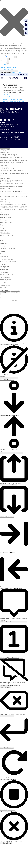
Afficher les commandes (13, 344)
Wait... (13, 300)
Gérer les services (4, 66)
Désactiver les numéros (15, 685)
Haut (8, 484)
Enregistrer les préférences (6, 72)
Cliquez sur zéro (4, 657)
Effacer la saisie (4, 715)
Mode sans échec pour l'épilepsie (7, 154)
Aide (1, 344)
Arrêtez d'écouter (11, 811)
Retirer (12, 715)
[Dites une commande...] (0, 297)
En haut (13, 453)
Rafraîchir (8, 779)
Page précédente (19, 453)
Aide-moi (5, 344)
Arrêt (2, 811)
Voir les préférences (14, 70)
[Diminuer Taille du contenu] (0, 227)
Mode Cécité (3, 199)
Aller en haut (3, 484)
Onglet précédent (17, 588)
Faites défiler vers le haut (6, 453)
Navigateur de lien (4, 289)
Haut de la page (13, 484)
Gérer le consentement (5, 149)
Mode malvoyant (4, 165)
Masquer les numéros (5, 685)
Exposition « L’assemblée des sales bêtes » (12, 99)
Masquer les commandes (13, 378)
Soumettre (6, 747)
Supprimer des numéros (5, 687)
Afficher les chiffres (4, 621)
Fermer (9, 843)
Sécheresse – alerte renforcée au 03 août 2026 (13, 101)
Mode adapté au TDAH (5, 188)
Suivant (7, 552)
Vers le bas (11, 415)
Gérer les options (4, 64)
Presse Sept (10, 657)
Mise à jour (13, 779)
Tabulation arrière (4, 588)
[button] (14, 22)
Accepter (2, 70)
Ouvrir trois (16, 657)
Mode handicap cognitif (5, 177)
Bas (7, 516)
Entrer (2, 747)
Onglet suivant (13, 552)
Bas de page (16, 415)
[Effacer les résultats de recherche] (0, 219)
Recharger (3, 779)
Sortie (2, 843)
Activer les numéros (23, 621)
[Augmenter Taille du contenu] (0, 224)
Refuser (6, 70)
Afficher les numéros (13, 621)
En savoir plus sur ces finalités (7, 69)
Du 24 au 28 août (7, 96)
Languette (3, 552)
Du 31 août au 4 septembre (9, 94)
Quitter (5, 843)
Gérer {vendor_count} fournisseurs (8, 67)
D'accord (11, 747)
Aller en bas (3, 516)
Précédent (11, 588)
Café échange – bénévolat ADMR (10, 98)
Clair (8, 715)
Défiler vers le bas (4, 415)
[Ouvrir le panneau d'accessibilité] (0, 294)
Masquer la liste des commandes (7, 379)
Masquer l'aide (3, 378)
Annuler (5, 811)
